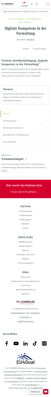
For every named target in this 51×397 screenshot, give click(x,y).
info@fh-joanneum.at (26, 321)
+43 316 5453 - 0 (25, 317)
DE (32, 4)
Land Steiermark (31, 385)
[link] (25, 211)
